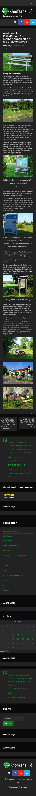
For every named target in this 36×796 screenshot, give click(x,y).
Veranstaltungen (9, 580)
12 (23, 635)
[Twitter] (33, 22)
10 (13, 635)
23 (8, 643)
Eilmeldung (7, 536)
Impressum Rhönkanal (18, 787)
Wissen (6, 590)
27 (28, 643)
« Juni (2, 651)
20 (28, 639)
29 (3, 648)
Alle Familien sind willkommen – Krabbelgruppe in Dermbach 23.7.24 (27, 423)
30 (8, 648)
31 (13, 648)
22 (3, 643)
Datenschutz (18, 792)
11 (18, 635)
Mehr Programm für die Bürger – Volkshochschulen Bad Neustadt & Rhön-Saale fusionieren (8, 423)
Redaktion (15, 46)
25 (18, 643)
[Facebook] (21, 22)
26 (23, 643)
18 (18, 639)
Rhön (5, 570)
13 (28, 635)
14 (33, 635)
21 (33, 639)
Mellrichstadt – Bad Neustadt (14, 556)
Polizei (5, 565)
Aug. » (8, 651)
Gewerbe (6, 551)
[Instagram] (15, 22)
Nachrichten (7, 561)
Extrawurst (7, 541)
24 (13, 643)
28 (33, 643)
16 (8, 639)
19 (23, 639)
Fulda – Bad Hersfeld (11, 546)
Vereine (6, 585)
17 (13, 639)
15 (3, 639)
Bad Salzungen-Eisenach (12, 531)
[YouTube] (27, 22)
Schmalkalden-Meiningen (13, 575)
